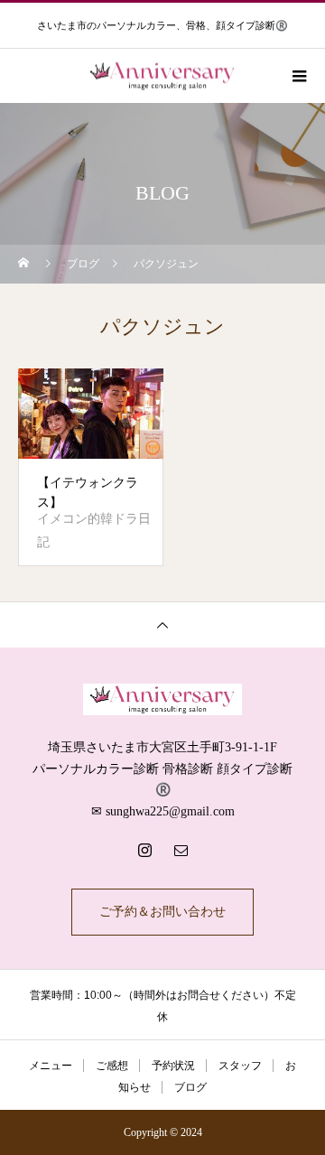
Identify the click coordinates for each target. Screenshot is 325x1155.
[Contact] (181, 850)
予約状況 (173, 1065)
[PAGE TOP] (162, 624)
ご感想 (112, 1065)
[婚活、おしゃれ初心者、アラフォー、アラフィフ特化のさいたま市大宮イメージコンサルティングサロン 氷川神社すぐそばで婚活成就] (162, 699)
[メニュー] (298, 76)
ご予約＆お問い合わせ (162, 911)
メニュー (50, 1065)
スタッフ (240, 1065)
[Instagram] (144, 850)
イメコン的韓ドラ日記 (94, 529)
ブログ (190, 1087)
